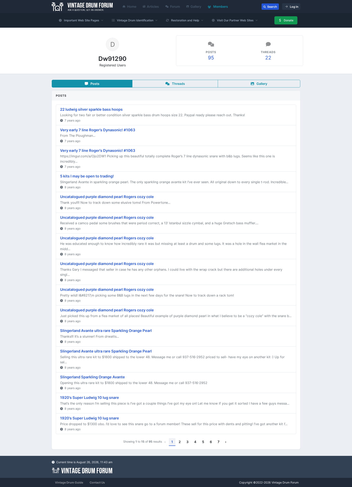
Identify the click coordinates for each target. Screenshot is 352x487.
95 (211, 58)
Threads (178, 84)
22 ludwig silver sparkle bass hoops (91, 109)
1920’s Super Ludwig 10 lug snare (89, 397)
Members (220, 6)
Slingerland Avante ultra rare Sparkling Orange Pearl (106, 330)
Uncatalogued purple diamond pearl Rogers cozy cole (107, 197)
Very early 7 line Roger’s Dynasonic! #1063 (97, 130)
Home (131, 6)
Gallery (195, 6)
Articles (153, 6)
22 (268, 58)
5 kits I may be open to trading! (87, 176)
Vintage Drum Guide (69, 482)
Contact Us (97, 482)
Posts (94, 84)
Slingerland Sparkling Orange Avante (92, 377)
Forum (175, 6)
